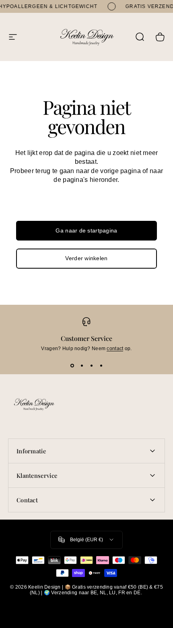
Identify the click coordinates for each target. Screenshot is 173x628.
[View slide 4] (101, 366)
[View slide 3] (91, 366)
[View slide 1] (72, 366)
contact (115, 348)
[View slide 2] (81, 366)
